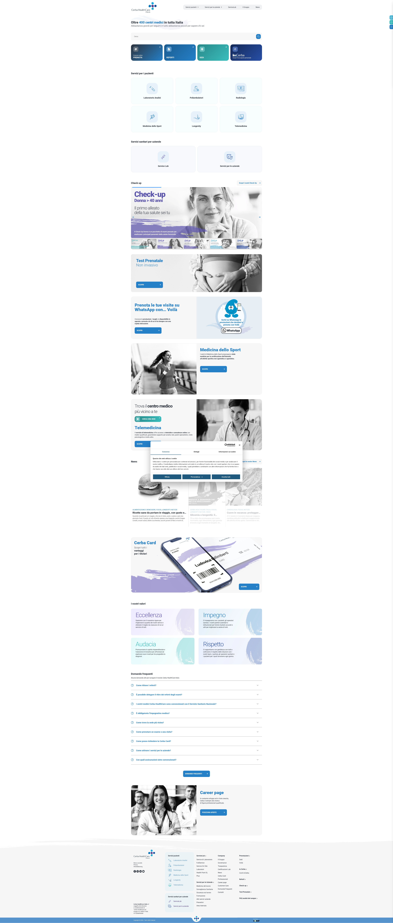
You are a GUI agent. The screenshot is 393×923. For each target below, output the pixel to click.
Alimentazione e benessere (144, 510)
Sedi (240, 860)
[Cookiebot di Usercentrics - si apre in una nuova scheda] (226, 445)
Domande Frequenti (225, 889)
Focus (158, 510)
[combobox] (196, 36)
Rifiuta (167, 477)
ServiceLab (232, 7)
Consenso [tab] (165, 452)
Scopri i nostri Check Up (248, 183)
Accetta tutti (226, 477)
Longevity (166, 510)
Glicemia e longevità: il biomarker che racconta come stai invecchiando (207, 515)
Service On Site (201, 866)
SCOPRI (141, 285)
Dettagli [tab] (196, 452)
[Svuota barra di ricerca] (258, 36)
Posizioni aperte (209, 812)
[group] (196, 213)
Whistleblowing (138, 866)
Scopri (139, 330)
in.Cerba (242, 869)
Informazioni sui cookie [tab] (227, 452)
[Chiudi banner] (239, 445)
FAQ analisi (247, 898)
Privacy (136, 865)
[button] (259, 217)
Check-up (242, 886)
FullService (200, 863)
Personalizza (195, 477)
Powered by (255, 919)
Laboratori (200, 869)
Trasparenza (222, 866)
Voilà (241, 863)
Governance (222, 863)
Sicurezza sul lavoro (203, 893)
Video (208, 512)
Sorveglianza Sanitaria (204, 889)
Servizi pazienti (191, 7)
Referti (241, 879)
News (258, 7)
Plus (198, 876)
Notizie (174, 510)
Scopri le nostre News (249, 462)
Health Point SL (202, 873)
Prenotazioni (244, 856)
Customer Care (223, 886)
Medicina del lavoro (203, 886)
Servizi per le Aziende (204, 882)
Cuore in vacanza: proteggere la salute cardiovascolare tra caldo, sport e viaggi (243, 513)
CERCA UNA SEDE (148, 419)
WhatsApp (233, 330)
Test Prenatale (244, 892)
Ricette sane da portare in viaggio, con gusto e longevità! (158, 513)
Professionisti (223, 879)
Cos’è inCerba (244, 873)
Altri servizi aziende (203, 899)
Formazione (200, 896)
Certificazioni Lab (224, 869)
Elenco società (138, 863)
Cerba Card (222, 876)
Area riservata (201, 906)
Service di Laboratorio (204, 860)
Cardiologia (232, 510)
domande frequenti (193, 774)
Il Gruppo (246, 7)
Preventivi (200, 902)
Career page (222, 882)
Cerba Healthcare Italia (200, 510)
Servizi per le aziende (212, 7)
